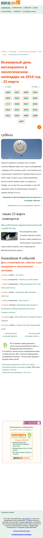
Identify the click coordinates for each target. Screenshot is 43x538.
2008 (35, 115)
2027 (17, 92)
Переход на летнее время (28, 279)
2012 (35, 110)
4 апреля (4, 292)
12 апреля (4, 305)
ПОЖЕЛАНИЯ (17, 8)
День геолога (24, 300)
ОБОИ (35, 8)
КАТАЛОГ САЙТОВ (8, 512)
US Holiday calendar (29, 11)
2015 (8, 110)
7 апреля (4, 300)
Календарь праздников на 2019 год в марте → (19, 364)
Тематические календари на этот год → (17, 372)
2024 (35, 92)
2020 (35, 98)
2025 (26, 92)
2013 (26, 110)
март (4, 54)
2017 (26, 104)
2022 (17, 98)
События (4, 51)
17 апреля (4, 317)
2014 (17, 110)
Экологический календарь (27, 51)
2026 (8, 92)
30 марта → (36, 87)
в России (12, 370)
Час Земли (19, 275)
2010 (17, 115)
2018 (17, 104)
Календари (12, 51)
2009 (26, 115)
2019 (39, 51)
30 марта (4, 275)
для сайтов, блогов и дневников (21, 430)
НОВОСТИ (17, 11)
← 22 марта (7, 87)
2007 (21, 121)
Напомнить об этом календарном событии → (25, 205)
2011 (8, 115)
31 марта (4, 279)
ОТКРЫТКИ (28, 8)
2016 (35, 104)
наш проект (26, 518)
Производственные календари (13, 367)
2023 (8, 98)
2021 (26, 98)
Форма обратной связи (21, 531)
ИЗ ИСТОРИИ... (7, 11)
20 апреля (4, 325)
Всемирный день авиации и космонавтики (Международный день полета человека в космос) (19, 308)
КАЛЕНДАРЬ (6, 8)
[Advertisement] (21, 32)
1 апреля (4, 284)
